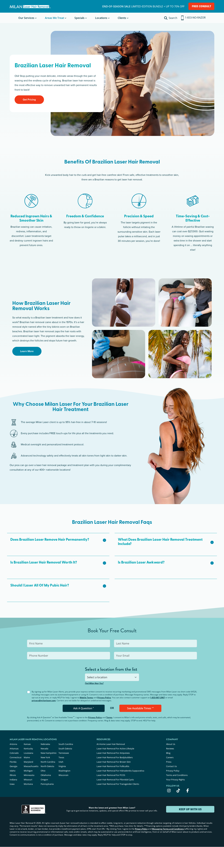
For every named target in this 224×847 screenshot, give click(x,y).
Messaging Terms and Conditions (168, 828)
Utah (61, 761)
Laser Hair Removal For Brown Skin (114, 761)
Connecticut (15, 757)
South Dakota (65, 748)
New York (45, 757)
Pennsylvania (47, 783)
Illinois (13, 775)
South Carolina (66, 744)
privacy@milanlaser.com (44, 700)
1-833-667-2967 (157, 697)
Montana (28, 783)
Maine (27, 757)
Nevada (44, 748)
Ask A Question (83, 708)
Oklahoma (46, 775)
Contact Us (171, 766)
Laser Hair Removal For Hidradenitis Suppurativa (120, 770)
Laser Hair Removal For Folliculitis (113, 766)
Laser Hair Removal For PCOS (111, 775)
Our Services (26, 18)
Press (168, 761)
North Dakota (47, 766)
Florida (13, 761)
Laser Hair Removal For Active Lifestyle (115, 748)
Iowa (12, 783)
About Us (170, 744)
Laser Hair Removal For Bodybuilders (115, 757)
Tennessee (64, 752)
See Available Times (140, 708)
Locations (101, 18)
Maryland (28, 761)
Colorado (14, 752)
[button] (58, 540)
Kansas (27, 744)
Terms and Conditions (177, 775)
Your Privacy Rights (175, 779)
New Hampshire (48, 752)
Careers (169, 757)
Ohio (43, 770)
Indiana (13, 779)
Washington (64, 770)
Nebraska (45, 744)
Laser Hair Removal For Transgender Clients (118, 783)
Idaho (12, 770)
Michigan (28, 770)
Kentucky (28, 748)
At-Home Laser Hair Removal (111, 744)
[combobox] (112, 677)
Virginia (62, 766)
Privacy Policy (104, 697)
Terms (109, 717)
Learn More (27, 351)
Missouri (28, 779)
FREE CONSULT (201, 6)
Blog (168, 752)
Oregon (44, 779)
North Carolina (48, 761)
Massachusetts (31, 766)
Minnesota (29, 775)
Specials (79, 18)
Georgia (13, 766)
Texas (61, 757)
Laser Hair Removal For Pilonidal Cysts (115, 779)
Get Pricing (29, 99)
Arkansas (14, 748)
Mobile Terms (86, 697)
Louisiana (28, 752)
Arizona (13, 744)
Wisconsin (63, 775)
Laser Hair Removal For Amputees (113, 752)
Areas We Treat (54, 18)
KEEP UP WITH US (190, 809)
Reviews (170, 748)
